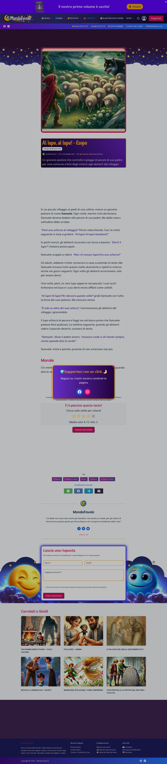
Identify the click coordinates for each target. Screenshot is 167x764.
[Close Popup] (113, 367)
